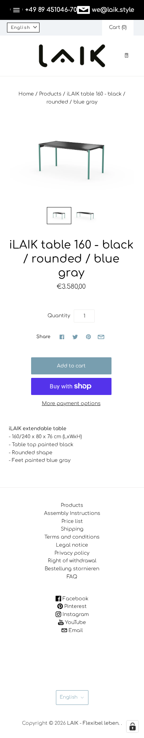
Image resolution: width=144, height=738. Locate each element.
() (118, 27)
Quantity (59, 315)
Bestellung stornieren (72, 568)
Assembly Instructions (72, 513)
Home (26, 94)
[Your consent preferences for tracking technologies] (132, 726)
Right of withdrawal (72, 560)
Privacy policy (72, 553)
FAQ (72, 576)
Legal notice (72, 545)
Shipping (72, 529)
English (69, 697)
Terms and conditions (72, 537)
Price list (72, 521)
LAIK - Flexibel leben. (93, 723)
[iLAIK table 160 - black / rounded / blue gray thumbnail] (59, 215)
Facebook (74, 598)
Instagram (75, 614)
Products (50, 94)
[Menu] (16, 10)
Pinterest (75, 606)
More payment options (71, 403)
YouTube (75, 622)
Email (75, 630)
